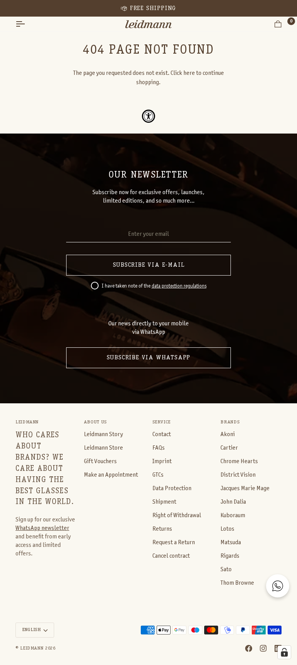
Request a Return (173, 542)
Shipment (164, 502)
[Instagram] (263, 648)
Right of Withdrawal (176, 515)
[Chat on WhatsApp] (277, 585)
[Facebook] (248, 648)
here (189, 73)
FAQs (158, 448)
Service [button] (161, 422)
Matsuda (230, 542)
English (31, 630)
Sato (226, 569)
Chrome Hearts (239, 461)
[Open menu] (27, 24)
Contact (161, 434)
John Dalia (233, 502)
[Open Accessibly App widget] (148, 116)
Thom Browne (237, 583)
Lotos (227, 529)
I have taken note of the (154, 286)
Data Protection (171, 488)
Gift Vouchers (100, 461)
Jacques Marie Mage (245, 488)
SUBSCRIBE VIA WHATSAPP (149, 358)
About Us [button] (95, 422)
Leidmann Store (103, 448)
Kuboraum (232, 515)
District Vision (238, 475)
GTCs (158, 475)
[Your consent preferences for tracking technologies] (284, 652)
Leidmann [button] (27, 422)
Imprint (162, 461)
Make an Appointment (111, 475)
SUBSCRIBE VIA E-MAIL (148, 265)
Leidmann (31, 648)
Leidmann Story (103, 434)
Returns (162, 529)
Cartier (229, 448)
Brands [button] (229, 422)
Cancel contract (171, 556)
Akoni (227, 434)
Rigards (229, 556)
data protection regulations (179, 286)
